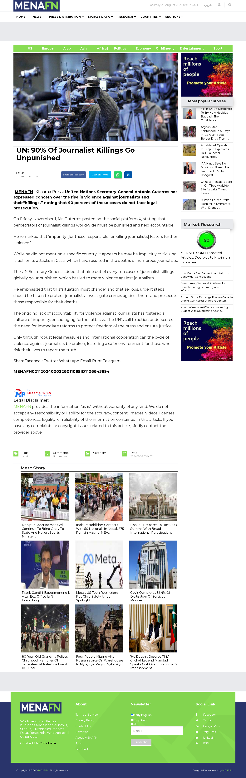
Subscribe (141, 742)
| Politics (119, 48)
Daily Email (209, 732)
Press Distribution (65, 16)
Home (20, 16)
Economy (143, 48)
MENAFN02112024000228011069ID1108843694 (61, 371)
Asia (84, 48)
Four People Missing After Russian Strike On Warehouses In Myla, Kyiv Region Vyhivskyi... (99, 660)
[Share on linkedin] (128, 174)
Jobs (79, 743)
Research (125, 16)
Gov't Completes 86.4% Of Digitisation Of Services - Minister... (150, 596)
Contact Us (83, 726)
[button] (219, 5)
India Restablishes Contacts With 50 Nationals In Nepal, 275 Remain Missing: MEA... (100, 528)
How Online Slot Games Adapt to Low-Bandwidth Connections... (205, 275)
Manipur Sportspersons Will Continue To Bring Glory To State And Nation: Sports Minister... (43, 530)
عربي (208, 5)
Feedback (82, 749)
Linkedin (208, 737)
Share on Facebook (73, 174)
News (37, 16)
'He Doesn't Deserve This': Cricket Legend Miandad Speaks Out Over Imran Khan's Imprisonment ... (153, 662)
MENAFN (24, 191)
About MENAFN (86, 737)
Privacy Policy (85, 720)
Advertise (82, 732)
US (25, 48)
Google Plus (210, 726)
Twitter (207, 720)
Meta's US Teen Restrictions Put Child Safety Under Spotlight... (97, 596)
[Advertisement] (124, 31)
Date (20, 173)
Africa (101, 48)
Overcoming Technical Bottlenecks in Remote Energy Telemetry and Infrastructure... (204, 287)
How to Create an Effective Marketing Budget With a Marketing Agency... (204, 309)
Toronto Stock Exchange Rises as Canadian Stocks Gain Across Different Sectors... (207, 299)
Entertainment (186, 48)
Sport (215, 48)
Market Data (99, 16)
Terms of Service (87, 714)
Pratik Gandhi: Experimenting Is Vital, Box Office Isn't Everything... (46, 596)
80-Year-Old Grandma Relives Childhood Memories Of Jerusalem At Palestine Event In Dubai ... (45, 662)
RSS (205, 743)
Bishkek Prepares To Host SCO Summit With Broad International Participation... (153, 528)
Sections (172, 16)
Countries (149, 16)
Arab (67, 48)
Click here (47, 743)
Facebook (209, 714)
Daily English (142, 715)
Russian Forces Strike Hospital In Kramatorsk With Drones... (216, 203)
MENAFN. (43, 770)
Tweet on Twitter (100, 174)
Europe (47, 48)
